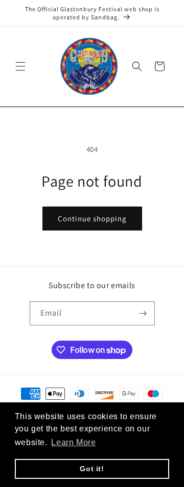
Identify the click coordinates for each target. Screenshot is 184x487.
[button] (20, 66)
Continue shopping (92, 218)
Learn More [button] (73, 442)
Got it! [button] (92, 469)
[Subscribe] (143, 313)
